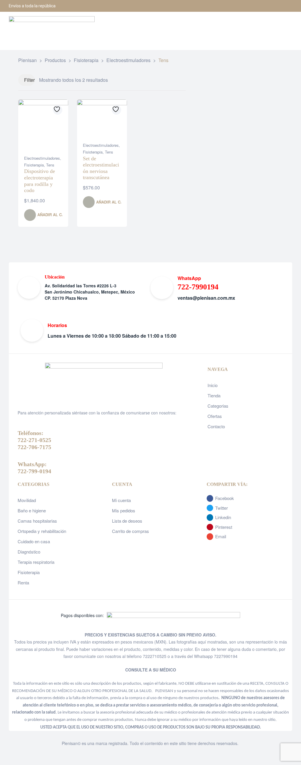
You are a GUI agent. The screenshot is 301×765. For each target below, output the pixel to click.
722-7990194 (198, 287)
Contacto (216, 426)
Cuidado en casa (34, 541)
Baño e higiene (32, 510)
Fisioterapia (34, 165)
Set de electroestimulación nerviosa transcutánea (101, 168)
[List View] (179, 80)
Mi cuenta (121, 500)
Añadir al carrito (56, 214)
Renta (23, 582)
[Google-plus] (286, 6)
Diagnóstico (29, 552)
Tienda (214, 395)
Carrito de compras (130, 531)
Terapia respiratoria (36, 562)
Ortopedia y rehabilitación (42, 531)
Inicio (213, 385)
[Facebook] (257, 6)
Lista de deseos (127, 521)
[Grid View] (171, 80)
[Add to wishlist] (57, 110)
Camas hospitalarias (37, 521)
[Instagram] (271, 6)
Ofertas (215, 416)
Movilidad (27, 500)
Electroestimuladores (42, 158)
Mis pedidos (123, 510)
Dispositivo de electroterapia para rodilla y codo (39, 180)
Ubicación (55, 276)
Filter (29, 79)
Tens (50, 165)
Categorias (218, 406)
